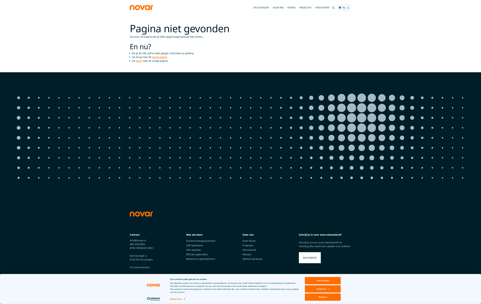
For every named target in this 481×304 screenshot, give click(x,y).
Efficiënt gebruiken (197, 254)
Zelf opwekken (194, 245)
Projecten (305, 7)
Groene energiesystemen (200, 241)
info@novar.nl (138, 240)
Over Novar (322, 7)
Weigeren (323, 297)
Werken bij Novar (253, 259)
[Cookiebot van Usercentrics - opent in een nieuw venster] (153, 299)
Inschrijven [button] (310, 257)
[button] (333, 8)
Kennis (291, 7)
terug (139, 60)
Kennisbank (249, 250)
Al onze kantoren (140, 267)
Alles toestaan (323, 281)
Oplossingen (261, 7)
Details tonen (176, 299)
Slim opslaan (193, 250)
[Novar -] (141, 7)
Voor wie (278, 7)
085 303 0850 (137, 244)
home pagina (159, 57)
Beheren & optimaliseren (200, 259)
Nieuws (247, 254)
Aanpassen (321, 289)
